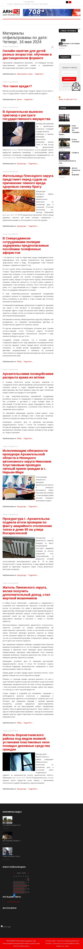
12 (19, 886)
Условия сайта (51, 941)
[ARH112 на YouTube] (52, 12)
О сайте (10, 4)
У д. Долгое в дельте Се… (12, 825)
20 (21, 889)
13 (21, 886)
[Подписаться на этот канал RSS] (52, 47)
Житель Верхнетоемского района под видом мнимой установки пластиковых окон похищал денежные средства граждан (26, 742)
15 (26, 886)
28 (23, 892)
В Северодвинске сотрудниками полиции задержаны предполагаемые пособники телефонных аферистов (26, 245)
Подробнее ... (40, 74)
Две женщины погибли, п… (12, 841)
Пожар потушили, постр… (12, 856)
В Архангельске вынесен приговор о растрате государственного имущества (26, 115)
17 (14, 889)
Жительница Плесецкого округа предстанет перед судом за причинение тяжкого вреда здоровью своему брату (28, 181)
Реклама (27, 4)
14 (23, 886)
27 (21, 892)
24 (14, 892)
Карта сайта (43, 4)
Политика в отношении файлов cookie (66, 943)
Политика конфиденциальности (68, 941)
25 (17, 892)
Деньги (19, 99)
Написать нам (18, 4)
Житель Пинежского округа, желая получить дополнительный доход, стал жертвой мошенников (26, 593)
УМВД (19, 361)
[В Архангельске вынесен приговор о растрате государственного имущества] (19, 134)
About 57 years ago (13, 902)
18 (17, 889)
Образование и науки (25, 74)
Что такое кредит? (17, 86)
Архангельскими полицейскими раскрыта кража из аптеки (28, 375)
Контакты (34, 4)
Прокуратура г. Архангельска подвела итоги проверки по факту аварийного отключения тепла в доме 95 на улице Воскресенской (27, 526)
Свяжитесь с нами (62, 946)
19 (19, 889)
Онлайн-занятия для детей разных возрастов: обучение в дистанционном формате (27, 54)
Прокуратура (21, 164)
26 (19, 892)
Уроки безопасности (64, 125)
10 (14, 886)
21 (23, 889)
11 (17, 886)
